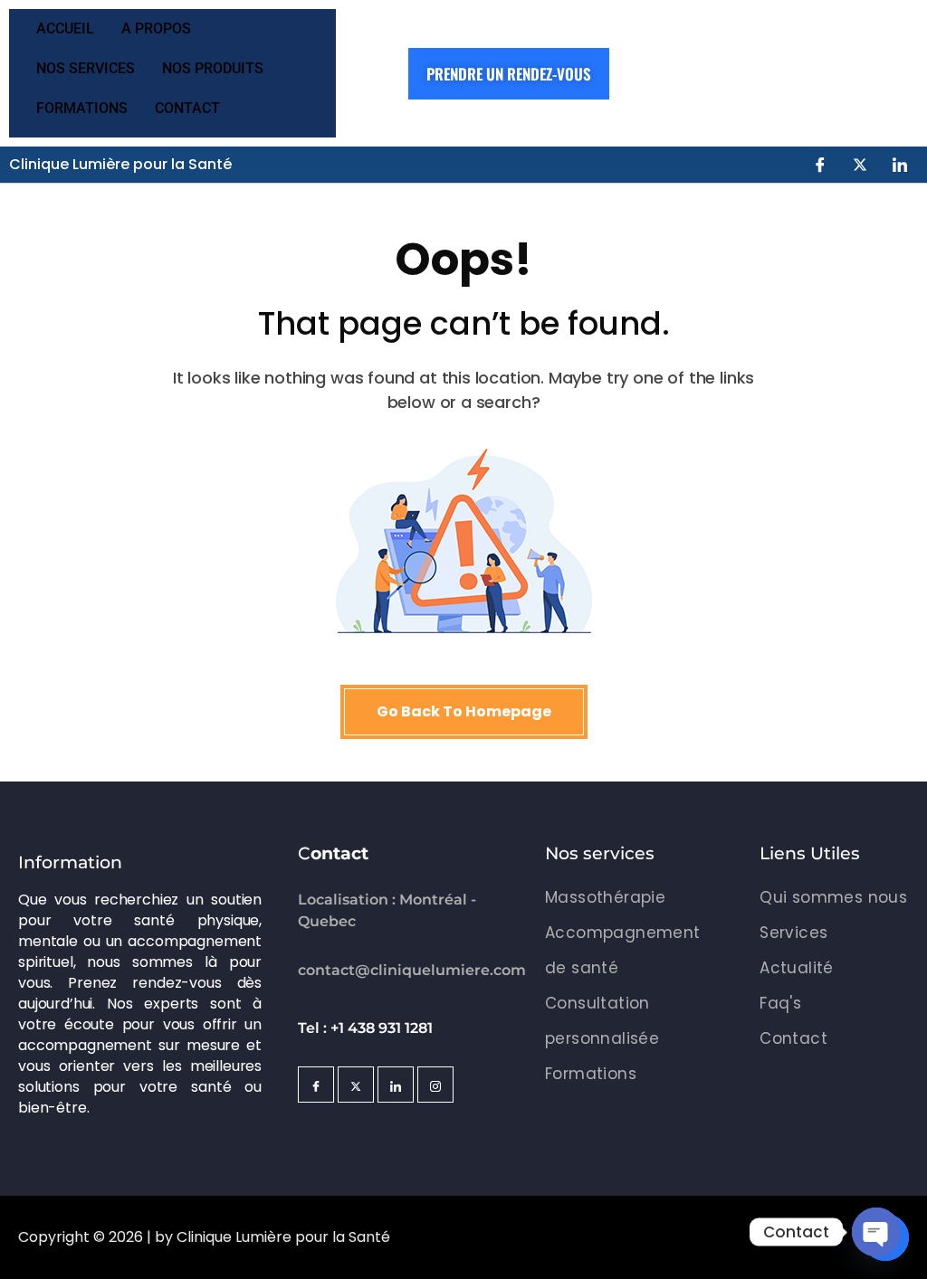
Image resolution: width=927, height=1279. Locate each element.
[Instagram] (435, 1084)
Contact (187, 108)
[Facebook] (820, 164)
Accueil (65, 28)
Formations (82, 108)
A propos (156, 28)
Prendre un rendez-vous (508, 73)
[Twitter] (860, 164)
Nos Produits (212, 68)
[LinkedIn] (899, 164)
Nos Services (85, 68)
